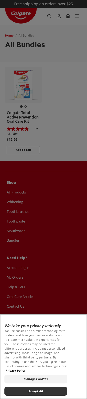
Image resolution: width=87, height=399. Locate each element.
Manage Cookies (36, 379)
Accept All (36, 391)
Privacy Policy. (15, 371)
